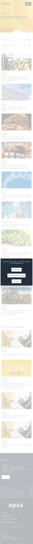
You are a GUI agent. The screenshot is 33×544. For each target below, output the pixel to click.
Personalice (16, 281)
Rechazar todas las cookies (16, 275)
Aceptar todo (16, 269)
